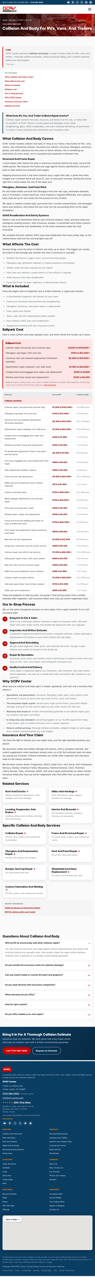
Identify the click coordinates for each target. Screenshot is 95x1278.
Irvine (4, 1172)
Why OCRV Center (13, 97)
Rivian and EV (55, 1149)
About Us (53, 1164)
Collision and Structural (12, 1134)
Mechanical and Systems (13, 1149)
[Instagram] (91, 2)
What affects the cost (15, 81)
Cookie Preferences (66, 1270)
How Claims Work (56, 1202)
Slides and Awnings (10, 1145)
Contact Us (54, 1209)
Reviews (53, 1179)
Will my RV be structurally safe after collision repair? (32, 943)
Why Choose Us (56, 1168)
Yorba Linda (7, 1179)
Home (4, 20)
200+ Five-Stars (22, 1102)
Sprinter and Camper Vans (60, 1142)
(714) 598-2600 (36, 2)
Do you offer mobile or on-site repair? (24, 1014)
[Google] (73, 2)
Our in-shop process (14, 93)
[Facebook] (86, 2)
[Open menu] (90, 9)
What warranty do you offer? (20, 994)
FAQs (4, 1198)
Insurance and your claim (16, 101)
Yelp (55, 1270)
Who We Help (8, 1206)
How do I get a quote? (16, 1004)
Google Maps (46, 1270)
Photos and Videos (57, 1175)
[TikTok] (82, 2)
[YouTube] (68, 2)
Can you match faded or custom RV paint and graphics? (34, 975)
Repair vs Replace (56, 1206)
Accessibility (26, 1270)
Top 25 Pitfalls (55, 1198)
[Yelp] (77, 2)
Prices (5, 1202)
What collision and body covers (19, 77)
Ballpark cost (11, 89)
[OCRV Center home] (9, 9)
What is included (12, 85)
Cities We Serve (9, 1164)
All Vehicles (54, 1153)
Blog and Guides (9, 1194)
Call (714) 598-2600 (16, 1051)
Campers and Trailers (58, 1138)
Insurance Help (55, 1194)
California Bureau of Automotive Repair (22, 908)
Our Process (54, 1172)
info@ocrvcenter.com (12, 1098)
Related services (12, 106)
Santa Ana (6, 1175)
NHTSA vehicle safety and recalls (20, 912)
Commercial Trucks (57, 1145)
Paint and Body (8, 1138)
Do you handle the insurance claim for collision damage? (34, 965)
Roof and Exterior (9, 1142)
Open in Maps (13, 1219)
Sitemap (5, 1209)
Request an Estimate (46, 1051)
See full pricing (50, 385)
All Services (7, 1153)
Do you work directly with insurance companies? (30, 985)
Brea (4, 1183)
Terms (17, 1270)
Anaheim (6, 1168)
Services (12, 20)
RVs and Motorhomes (58, 1134)
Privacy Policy (7, 1270)
